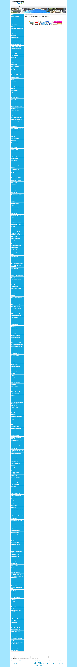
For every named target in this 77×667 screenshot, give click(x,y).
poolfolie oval (13, 174)
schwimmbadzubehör (14, 247)
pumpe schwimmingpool (15, 534)
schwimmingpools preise (15, 369)
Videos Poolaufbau (18, 6)
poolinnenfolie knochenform (15, 410)
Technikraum (13, 608)
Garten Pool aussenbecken (15, 382)
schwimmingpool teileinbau (15, 71)
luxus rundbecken (14, 59)
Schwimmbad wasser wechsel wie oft (17, 509)
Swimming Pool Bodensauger (16, 477)
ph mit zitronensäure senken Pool (16, 194)
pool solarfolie (13, 124)
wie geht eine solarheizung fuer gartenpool (16, 438)
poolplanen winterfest (14, 461)
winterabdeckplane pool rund (15, 597)
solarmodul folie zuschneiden (16, 574)
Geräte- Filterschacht (14, 386)
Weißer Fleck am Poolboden (15, 304)
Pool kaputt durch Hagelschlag (16, 279)
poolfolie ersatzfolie (14, 613)
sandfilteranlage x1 (14, 620)
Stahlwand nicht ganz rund (15, 359)
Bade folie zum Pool (14, 18)
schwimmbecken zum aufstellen (16, 331)
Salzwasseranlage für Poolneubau (16, 106)
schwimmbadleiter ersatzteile (16, 245)
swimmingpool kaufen (14, 479)
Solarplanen (29, 660)
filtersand (12, 299)
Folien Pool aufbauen (14, 158)
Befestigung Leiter (14, 192)
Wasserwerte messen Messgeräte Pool (16, 588)
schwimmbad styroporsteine (15, 593)
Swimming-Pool (13, 378)
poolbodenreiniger (14, 380)
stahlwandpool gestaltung (15, 554)
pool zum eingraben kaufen (15, 102)
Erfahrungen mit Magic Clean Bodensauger (15, 20)
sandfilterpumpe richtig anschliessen (17, 28)
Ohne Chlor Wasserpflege (15, 484)
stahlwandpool (13, 480)
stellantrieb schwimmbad (15, 426)
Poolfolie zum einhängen (15, 328)
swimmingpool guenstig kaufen (16, 222)
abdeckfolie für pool (14, 333)
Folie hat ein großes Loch (15, 169)
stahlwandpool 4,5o (14, 250)
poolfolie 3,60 (13, 329)
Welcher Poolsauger (14, 317)
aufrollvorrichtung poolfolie (15, 624)
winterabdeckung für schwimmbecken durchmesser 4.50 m (17, 403)
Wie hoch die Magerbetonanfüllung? (17, 344)
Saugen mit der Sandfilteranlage (16, 428)
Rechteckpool (13, 486)
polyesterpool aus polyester (15, 130)
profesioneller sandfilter (15, 203)
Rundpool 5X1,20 (14, 182)
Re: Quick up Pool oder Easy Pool (16, 215)
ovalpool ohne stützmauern (15, 39)
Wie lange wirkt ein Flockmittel (16, 308)
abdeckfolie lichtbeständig (15, 238)
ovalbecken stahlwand (14, 505)
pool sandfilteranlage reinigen (16, 153)
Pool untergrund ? (14, 558)
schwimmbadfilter (14, 561)
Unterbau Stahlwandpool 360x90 (16, 117)
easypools (12, 122)
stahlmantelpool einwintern (15, 229)
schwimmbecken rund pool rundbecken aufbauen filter (15, 208)
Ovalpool (55, 663)
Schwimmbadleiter (18, 663)
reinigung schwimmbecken (15, 366)
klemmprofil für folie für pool (15, 500)
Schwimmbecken (14, 660)
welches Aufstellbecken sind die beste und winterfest (17, 172)
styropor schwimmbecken (15, 165)
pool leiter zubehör (14, 518)
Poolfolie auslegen (14, 64)
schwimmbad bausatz (14, 422)
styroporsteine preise (14, 442)
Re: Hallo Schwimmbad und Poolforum (17, 579)
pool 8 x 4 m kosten (14, 563)
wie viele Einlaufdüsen (14, 163)
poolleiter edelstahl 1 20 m (15, 572)
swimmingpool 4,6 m (14, 559)
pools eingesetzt (13, 62)
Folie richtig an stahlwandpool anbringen (16, 75)
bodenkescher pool (14, 213)
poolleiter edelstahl (14, 33)
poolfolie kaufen (13, 35)
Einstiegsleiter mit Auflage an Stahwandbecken (16, 132)
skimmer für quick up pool (15, 322)
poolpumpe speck (14, 156)
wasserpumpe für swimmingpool (16, 638)
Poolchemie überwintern (15, 77)
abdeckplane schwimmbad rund (16, 288)
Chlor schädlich (13, 412)
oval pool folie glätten (14, 636)
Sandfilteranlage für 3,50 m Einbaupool (17, 241)
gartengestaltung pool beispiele (16, 249)
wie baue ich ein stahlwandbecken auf (17, 618)
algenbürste (13, 226)
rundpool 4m (13, 468)
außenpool (12, 395)
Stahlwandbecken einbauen (15, 335)
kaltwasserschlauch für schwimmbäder (15, 473)
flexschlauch (13, 145)
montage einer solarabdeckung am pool (16, 552)
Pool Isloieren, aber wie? (15, 650)
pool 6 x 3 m (13, 592)
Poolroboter (13, 319)
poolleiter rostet (13, 57)
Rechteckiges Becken (14, 147)
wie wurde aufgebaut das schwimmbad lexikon (17, 526)
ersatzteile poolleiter (14, 407)
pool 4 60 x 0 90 (13, 326)
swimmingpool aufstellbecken (16, 400)
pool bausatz (13, 549)
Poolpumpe (13, 295)
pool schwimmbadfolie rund (15, 340)
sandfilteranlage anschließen (15, 260)
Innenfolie (12, 513)
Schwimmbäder (13, 175)
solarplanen (13, 271)
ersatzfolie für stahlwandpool (15, 646)
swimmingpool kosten (14, 351)
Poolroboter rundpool (14, 282)
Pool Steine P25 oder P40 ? (15, 220)
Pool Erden (13, 360)
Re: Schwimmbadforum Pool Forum (17, 128)
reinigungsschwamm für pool (15, 614)
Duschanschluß (13, 384)
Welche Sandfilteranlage (15, 542)
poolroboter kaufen (14, 528)
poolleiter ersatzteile (14, 364)
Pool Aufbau (13, 88)
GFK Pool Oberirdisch (14, 30)
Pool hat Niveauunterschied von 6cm (17, 136)
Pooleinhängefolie (14, 475)
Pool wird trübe (13, 604)
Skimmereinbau (13, 522)
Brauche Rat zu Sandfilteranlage (16, 112)
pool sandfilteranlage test (15, 151)
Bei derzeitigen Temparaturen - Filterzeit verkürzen (16, 611)
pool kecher (13, 580)
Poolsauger (13, 254)
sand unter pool (13, 99)
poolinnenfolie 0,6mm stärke (15, 603)
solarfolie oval (13, 640)
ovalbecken (13, 167)
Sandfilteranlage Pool (14, 540)
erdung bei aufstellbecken (15, 86)
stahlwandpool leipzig (14, 482)
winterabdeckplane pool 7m (15, 320)
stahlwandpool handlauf (15, 240)
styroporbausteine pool (15, 435)
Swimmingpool (13, 277)
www (12, 6)
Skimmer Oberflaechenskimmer (16, 627)
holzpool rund (13, 26)
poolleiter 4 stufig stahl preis (15, 629)
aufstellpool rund (14, 60)
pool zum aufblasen (14, 115)
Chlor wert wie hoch (14, 585)
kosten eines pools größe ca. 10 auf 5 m (17, 516)
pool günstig (13, 465)
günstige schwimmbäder (15, 16)
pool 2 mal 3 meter (14, 523)
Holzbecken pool (13, 470)
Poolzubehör (60, 663)
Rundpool (25, 663)
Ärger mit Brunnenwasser (15, 284)
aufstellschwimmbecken (15, 219)
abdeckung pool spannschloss (16, 349)
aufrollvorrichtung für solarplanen (16, 491)
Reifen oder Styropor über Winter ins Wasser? (17, 419)
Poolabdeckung (38, 665)
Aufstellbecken (43, 663)
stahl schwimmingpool (14, 324)
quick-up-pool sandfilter (15, 31)
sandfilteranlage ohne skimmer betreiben (16, 536)
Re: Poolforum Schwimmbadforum (16, 346)
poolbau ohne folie (14, 448)
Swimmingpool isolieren (15, 40)
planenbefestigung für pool (15, 306)
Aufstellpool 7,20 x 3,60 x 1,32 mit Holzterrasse (16, 583)
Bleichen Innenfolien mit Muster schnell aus (16, 178)
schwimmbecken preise (15, 353)
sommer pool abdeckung (15, 409)
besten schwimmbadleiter (15, 66)
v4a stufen (13, 601)
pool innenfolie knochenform (15, 397)
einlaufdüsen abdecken (15, 348)
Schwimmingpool (14, 371)
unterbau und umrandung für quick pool (16, 446)
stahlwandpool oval (14, 622)
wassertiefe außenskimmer (15, 101)
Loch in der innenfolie (14, 268)
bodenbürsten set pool (14, 186)
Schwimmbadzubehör (32, 663)
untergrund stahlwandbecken (16, 547)
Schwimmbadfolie (46, 660)
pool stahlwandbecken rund (15, 281)
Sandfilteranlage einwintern (15, 72)
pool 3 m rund (13, 134)
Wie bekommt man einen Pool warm (17, 263)
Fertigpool (12, 217)
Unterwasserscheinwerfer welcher (16, 520)
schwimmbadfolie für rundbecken (16, 154)
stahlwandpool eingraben (15, 556)
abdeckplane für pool (14, 95)
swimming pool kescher (15, 595)
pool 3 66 (12, 546)
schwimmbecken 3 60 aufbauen (16, 421)
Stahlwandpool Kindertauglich (16, 180)
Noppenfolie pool (14, 126)
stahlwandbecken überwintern (16, 315)
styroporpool (13, 362)
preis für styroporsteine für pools (16, 416)
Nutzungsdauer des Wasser (15, 443)
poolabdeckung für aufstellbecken (16, 290)
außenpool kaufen (14, 24)
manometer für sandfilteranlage (16, 544)
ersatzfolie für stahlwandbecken (16, 46)
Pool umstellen (13, 414)
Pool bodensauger (14, 209)
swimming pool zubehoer (15, 110)
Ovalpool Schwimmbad (14, 300)
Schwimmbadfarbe (14, 236)
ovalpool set (13, 302)
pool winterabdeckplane (15, 648)
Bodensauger (13, 113)
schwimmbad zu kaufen (15, 501)
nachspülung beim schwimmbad (16, 261)
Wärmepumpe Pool (14, 398)
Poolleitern (39, 660)
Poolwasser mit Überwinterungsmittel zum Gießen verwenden (17, 643)
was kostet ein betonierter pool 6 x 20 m (17, 498)
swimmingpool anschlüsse (15, 503)
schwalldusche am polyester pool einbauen (16, 511)
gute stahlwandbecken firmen (16, 224)
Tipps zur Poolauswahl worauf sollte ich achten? (17, 451)
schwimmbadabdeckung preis (16, 453)
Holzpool (12, 310)
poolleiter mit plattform (14, 51)
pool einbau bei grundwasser (15, 625)
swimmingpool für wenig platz (16, 467)
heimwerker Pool (14, 53)
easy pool (12, 92)
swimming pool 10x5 (14, 645)
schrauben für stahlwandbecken (16, 440)
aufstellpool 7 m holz (14, 149)
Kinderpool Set (13, 507)
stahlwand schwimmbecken (15, 631)
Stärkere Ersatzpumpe (14, 196)
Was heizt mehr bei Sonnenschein (16, 42)
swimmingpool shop (14, 256)
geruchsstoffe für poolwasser (16, 44)
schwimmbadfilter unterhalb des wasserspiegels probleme (16, 457)
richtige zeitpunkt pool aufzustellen (16, 119)
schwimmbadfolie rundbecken (16, 48)
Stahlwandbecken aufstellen (15, 337)
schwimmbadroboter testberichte (16, 433)
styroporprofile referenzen (15, 463)
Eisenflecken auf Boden (15, 143)
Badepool (12, 14)
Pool (12, 104)
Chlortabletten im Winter (15, 393)
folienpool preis (13, 311)
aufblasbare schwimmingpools (16, 495)
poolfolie (12, 339)
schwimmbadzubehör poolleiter (16, 231)
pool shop (12, 79)
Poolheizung (13, 375)
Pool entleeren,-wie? (14, 455)
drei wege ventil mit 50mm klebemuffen (15, 69)
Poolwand (12, 205)
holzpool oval (13, 201)
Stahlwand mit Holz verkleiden (16, 199)
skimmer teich (13, 431)
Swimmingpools (13, 377)
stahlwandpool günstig (14, 22)
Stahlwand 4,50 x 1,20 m (15, 162)
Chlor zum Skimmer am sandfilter (16, 616)
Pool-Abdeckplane (14, 405)
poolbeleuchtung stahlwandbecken (16, 368)
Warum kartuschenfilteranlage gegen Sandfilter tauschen (17, 577)
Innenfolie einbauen (14, 190)
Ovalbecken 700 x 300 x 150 (15, 391)
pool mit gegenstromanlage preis (16, 297)
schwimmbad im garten (15, 83)
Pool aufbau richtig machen (15, 93)
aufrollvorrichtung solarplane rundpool (17, 430)
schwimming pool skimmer (15, 634)
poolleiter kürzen (14, 258)
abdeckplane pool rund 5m (15, 493)
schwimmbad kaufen (14, 570)
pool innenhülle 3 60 (14, 81)
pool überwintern (14, 160)
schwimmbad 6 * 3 (14, 373)
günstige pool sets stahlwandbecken (17, 275)
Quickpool (12, 568)
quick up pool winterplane (15, 97)
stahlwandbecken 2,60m (15, 293)
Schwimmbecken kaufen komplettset (17, 606)
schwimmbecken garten (15, 37)
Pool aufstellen (13, 599)
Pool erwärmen (13, 424)
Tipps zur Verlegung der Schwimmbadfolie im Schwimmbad (16, 234)
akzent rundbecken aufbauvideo (16, 291)
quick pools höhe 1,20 (14, 142)
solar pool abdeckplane (15, 355)
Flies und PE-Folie (14, 488)
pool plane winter (14, 633)
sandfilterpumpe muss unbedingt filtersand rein (16, 266)
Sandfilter (35, 660)
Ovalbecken (49, 663)
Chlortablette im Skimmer (15, 565)
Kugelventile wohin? (14, 286)
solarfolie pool (13, 590)
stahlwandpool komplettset (15, 530)
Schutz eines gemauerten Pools (16, 459)
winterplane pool (13, 140)
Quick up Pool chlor (14, 50)
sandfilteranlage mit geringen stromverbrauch (16, 188)
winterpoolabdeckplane (15, 532)
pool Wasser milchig (14, 108)
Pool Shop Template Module (15, 313)
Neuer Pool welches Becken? (16, 538)
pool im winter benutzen (15, 357)
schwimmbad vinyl (14, 84)
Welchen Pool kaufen (14, 228)
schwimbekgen (13, 184)
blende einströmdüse (14, 90)
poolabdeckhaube (14, 270)
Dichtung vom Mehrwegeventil (16, 121)
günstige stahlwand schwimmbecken (17, 567)
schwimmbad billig (14, 388)
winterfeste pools (14, 198)
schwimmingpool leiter (14, 252)
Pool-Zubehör (38, 662)
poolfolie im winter (14, 389)
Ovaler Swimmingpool (14, 55)
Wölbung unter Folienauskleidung (16, 342)
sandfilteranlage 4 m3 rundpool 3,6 (16, 273)
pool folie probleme (14, 211)
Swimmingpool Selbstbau (15, 138)
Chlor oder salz (13, 243)
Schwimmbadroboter (14, 489)
